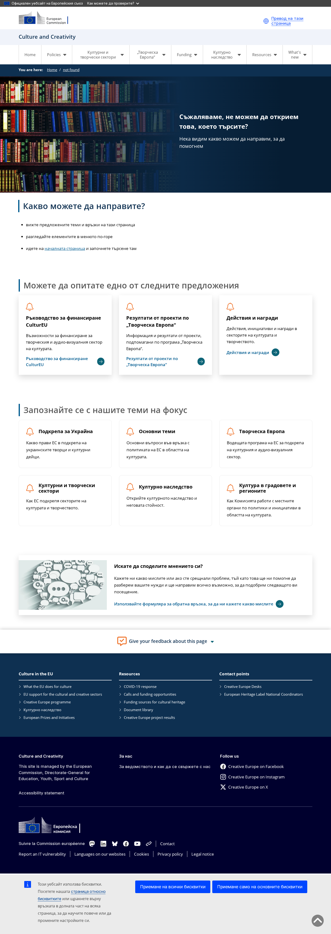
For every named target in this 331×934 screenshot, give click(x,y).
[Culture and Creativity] (46, 18)
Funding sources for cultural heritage (154, 702)
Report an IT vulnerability (42, 854)
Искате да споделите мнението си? (158, 566)
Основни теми (157, 431)
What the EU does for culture (47, 686)
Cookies (141, 854)
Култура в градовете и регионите (267, 488)
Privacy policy (170, 854)
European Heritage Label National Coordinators (263, 694)
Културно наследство (165, 487)
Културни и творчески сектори (67, 488)
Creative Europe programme (47, 702)
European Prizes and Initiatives (49, 717)
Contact (167, 843)
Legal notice (202, 854)
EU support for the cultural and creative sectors (63, 694)
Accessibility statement (41, 793)
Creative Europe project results (149, 717)
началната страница (65, 248)
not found (71, 69)
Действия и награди (252, 318)
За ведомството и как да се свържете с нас (165, 766)
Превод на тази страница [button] (287, 21)
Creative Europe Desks (242, 686)
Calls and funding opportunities (150, 694)
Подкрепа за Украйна (66, 431)
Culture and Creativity (41, 756)
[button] (266, 21)
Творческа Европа (262, 431)
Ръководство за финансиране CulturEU (63, 321)
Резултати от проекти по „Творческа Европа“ (157, 321)
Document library (138, 709)
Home (30, 54)
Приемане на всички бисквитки (172, 886)
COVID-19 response (140, 686)
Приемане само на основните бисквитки (259, 886)
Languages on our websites (100, 854)
